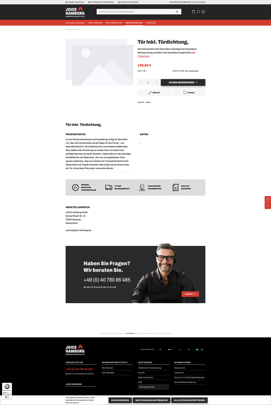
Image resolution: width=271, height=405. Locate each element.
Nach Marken (107, 368)
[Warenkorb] (203, 11)
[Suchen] (177, 11)
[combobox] (135, 11)
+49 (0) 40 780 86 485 (79, 369)
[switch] (7, 397)
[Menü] (10, 384)
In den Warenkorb (181, 82)
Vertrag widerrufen (147, 387)
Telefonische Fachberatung (149, 368)
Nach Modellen (108, 372)
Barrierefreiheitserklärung (185, 382)
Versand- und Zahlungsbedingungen (189, 377)
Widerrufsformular (145, 377)
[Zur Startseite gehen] (76, 11)
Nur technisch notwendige (151, 400)
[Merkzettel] (193, 11)
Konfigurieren (120, 400)
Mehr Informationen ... (73, 403)
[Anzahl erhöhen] (156, 82)
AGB (140, 382)
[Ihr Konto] (198, 11)
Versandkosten (193, 71)
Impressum (179, 372)
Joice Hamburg (74, 384)
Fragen (190, 93)
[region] (99, 65)
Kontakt (189, 294)
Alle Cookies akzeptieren (189, 400)
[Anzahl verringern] (140, 82)
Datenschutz (179, 368)
